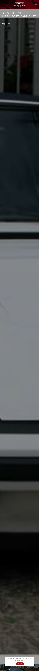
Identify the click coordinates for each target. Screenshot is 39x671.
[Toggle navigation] (31, 4)
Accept (20, 663)
